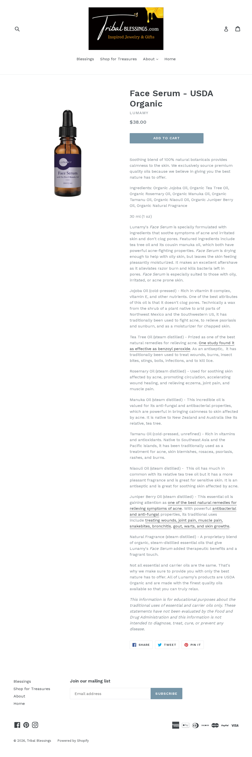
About (152, 58)
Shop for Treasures (118, 59)
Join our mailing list (90, 681)
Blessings (85, 59)
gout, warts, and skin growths (201, 526)
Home (170, 59)
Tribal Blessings (39, 740)
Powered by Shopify (73, 740)
